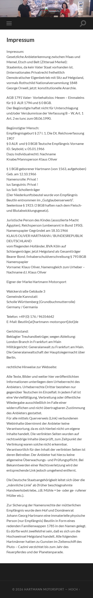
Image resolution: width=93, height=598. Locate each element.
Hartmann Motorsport (44, 589)
